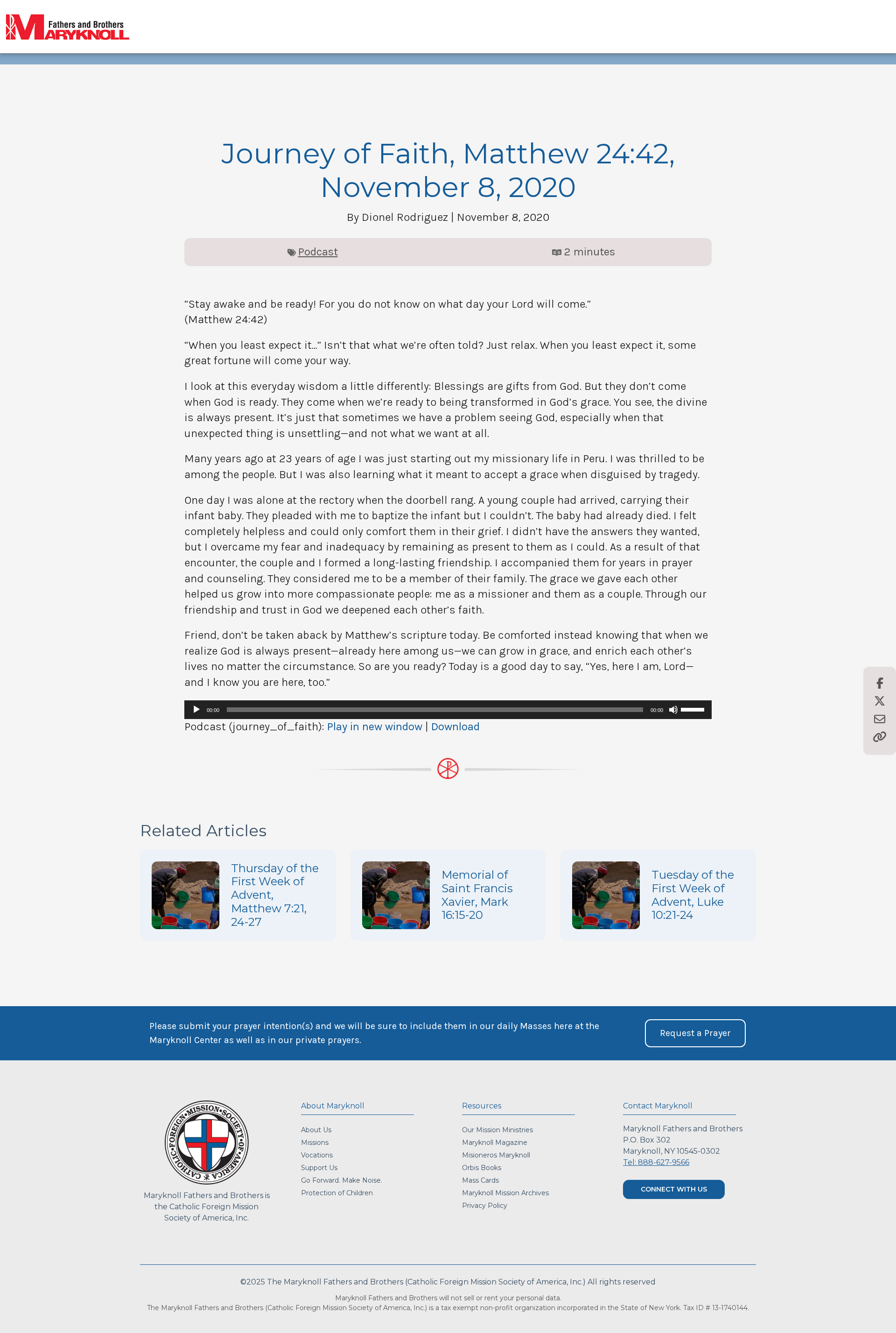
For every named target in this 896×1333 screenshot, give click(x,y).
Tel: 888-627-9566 (656, 1162)
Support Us (319, 1168)
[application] (448, 709)
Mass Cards (480, 1180)
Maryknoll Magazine (494, 1142)
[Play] (196, 709)
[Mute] (673, 709)
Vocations (317, 1155)
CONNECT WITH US (674, 1189)
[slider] (694, 708)
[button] (695, 1033)
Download (455, 726)
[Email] (879, 720)
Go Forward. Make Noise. (341, 1180)
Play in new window (374, 726)
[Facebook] (879, 684)
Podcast (318, 251)
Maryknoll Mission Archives (505, 1193)
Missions (315, 1142)
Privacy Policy (484, 1205)
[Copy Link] (880, 738)
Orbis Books (481, 1168)
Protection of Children (337, 1193)
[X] (879, 702)
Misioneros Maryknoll (496, 1155)
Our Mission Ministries (497, 1130)
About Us (316, 1130)
